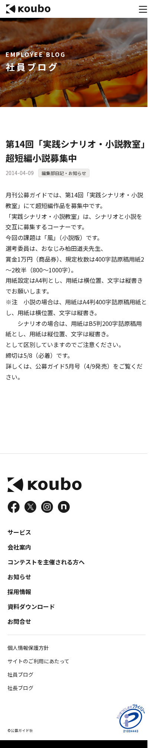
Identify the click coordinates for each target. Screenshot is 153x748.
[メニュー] (143, 9)
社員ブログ (20, 674)
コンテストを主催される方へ (46, 561)
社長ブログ (20, 688)
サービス (19, 532)
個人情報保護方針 (28, 647)
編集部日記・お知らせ (64, 173)
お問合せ (19, 621)
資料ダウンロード (31, 606)
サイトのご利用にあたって (38, 661)
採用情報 (19, 591)
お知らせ (19, 576)
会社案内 (19, 547)
